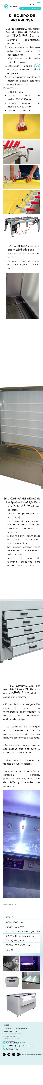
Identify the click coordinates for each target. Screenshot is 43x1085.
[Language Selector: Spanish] (31, 4)
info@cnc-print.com (16, 1042)
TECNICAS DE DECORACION (16, 1028)
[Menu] (38, 4)
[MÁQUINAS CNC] (34, 1031)
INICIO (6, 1025)
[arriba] (37, 66)
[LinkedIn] (8, 1054)
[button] (35, 895)
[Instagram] (13, 1054)
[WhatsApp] (4, 1054)
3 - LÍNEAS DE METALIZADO (10, 1038)
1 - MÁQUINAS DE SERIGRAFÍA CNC (13, 1034)
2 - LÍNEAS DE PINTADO (9, 1036)
